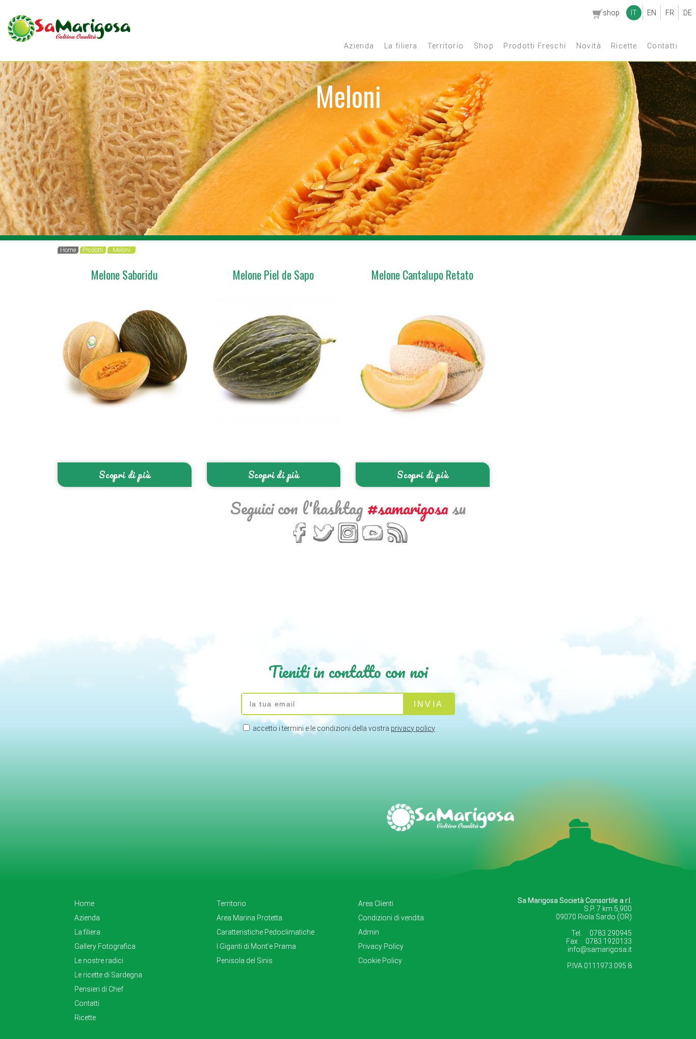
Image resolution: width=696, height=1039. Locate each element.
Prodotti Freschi (534, 46)
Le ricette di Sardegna (108, 975)
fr (669, 13)
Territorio (445, 46)
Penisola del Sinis (245, 960)
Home (84, 903)
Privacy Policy (381, 946)
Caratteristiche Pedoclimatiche (265, 932)
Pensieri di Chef (98, 989)
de (687, 13)
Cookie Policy (380, 960)
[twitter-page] (323, 542)
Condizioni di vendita (391, 918)
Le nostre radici (98, 960)
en (651, 13)
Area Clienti (375, 903)
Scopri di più (124, 475)
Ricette (624, 46)
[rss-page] (397, 542)
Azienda (359, 46)
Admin (368, 932)
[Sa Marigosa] (69, 40)
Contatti (662, 46)
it (634, 13)
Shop (484, 46)
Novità (588, 46)
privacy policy (413, 728)
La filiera (401, 46)
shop (611, 13)
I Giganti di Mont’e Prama (256, 946)
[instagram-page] (348, 542)
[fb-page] (299, 542)
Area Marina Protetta (249, 918)
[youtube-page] (372, 542)
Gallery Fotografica (105, 946)
